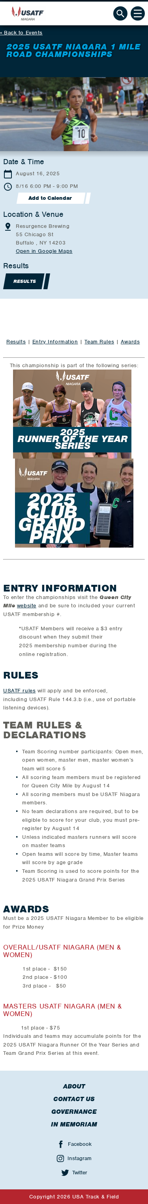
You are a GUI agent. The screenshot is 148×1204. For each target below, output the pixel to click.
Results (16, 341)
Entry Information (55, 341)
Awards (130, 341)
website (26, 605)
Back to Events (23, 32)
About (74, 1086)
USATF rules (19, 690)
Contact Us (74, 1099)
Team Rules (99, 341)
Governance (74, 1112)
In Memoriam (74, 1124)
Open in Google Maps (44, 251)
